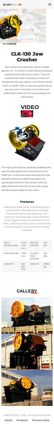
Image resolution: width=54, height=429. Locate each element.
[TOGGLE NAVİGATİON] (43, 4)
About (8, 420)
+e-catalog (9, 43)
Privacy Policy (40, 420)
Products (22, 420)
